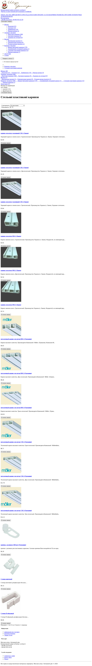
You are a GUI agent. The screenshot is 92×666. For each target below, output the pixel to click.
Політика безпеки (9, 633)
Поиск (6, 659)
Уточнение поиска (6, 92)
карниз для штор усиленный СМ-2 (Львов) (15, 167)
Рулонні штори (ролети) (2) (16, 44)
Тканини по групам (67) (15, 37)
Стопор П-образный (7, 613)
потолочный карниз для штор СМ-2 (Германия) (16, 476)
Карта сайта (8, 657)
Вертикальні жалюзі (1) (15, 41)
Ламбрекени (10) (13, 29)
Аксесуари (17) (5, 84)
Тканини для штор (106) (8, 74)
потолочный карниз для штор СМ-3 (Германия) (16, 510)
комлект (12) (7, 89)
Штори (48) (4, 71)
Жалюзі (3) (4, 77)
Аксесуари (7, 53)
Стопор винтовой (6, 579)
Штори (6, 24)
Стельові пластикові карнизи (13, 68)
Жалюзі (6, 39)
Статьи (6, 55)
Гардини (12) (12, 28)
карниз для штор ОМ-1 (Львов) (11, 236)
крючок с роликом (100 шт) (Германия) (13, 545)
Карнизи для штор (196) (8, 81)
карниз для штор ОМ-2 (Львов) (11, 270)
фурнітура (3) (7, 91)
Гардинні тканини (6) (14, 36)
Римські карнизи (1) (14, 52)
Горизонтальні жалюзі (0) (15, 42)
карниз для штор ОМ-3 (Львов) (11, 305)
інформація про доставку (12, 632)
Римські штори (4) (13, 31)
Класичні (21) (12, 26)
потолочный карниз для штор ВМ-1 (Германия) (16, 339)
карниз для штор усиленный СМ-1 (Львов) (15, 133)
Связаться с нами (9, 656)
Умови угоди (8, 635)
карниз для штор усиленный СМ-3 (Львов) (15, 202)
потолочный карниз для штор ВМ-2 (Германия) (16, 373)
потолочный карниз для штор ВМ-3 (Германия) (16, 407)
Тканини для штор (10, 32)
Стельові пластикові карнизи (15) (18, 50)
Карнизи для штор (10, 45)
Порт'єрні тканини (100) (15, 34)
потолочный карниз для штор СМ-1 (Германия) (16, 442)
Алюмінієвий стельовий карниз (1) (18, 49)
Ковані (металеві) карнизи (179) (17, 47)
